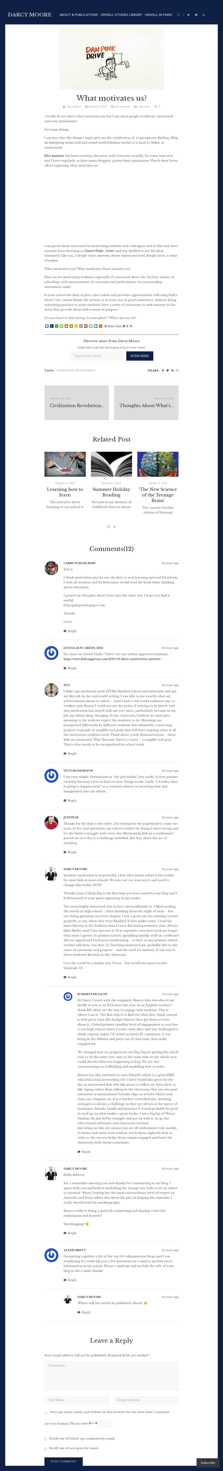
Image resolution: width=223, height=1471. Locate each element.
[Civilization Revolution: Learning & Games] (76, 402)
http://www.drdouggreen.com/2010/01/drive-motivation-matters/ (112, 659)
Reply (72, 631)
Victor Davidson (78, 770)
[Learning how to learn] (65, 464)
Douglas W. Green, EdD (83, 648)
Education (144, 106)
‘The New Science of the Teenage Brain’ (158, 495)
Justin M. (71, 817)
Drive (110, 251)
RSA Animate (54, 155)
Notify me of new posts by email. (74, 1448)
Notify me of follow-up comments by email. (82, 1438)
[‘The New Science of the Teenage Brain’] (158, 464)
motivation (65, 370)
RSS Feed (204, 15)
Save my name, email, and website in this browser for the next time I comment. (110, 1412)
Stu (67, 685)
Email (196, 15)
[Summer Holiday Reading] (111, 464)
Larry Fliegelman (79, 563)
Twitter (188, 15)
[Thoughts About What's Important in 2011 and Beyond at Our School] (146, 402)
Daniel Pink (93, 251)
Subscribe (139, 356)
